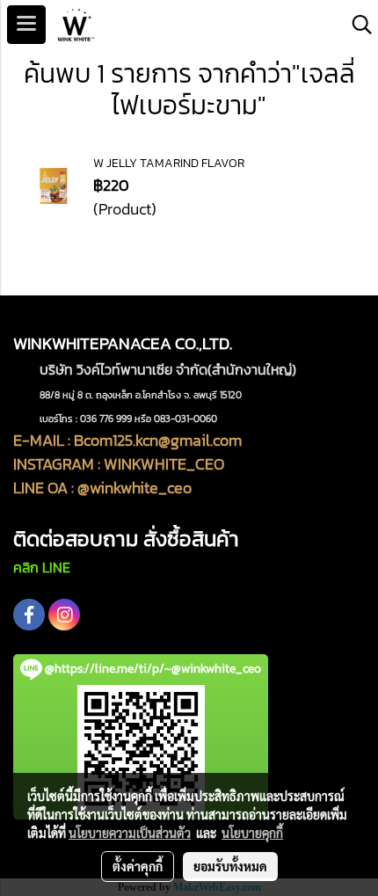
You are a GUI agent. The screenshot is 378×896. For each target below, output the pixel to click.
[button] (356, 24)
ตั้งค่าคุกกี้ (138, 866)
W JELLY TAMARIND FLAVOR (168, 163)
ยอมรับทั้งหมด (230, 866)
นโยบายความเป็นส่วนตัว (130, 833)
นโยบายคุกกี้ (252, 833)
